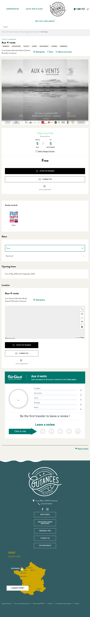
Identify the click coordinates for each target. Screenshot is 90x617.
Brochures (45, 514)
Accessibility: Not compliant (63, 603)
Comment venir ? (17, 588)
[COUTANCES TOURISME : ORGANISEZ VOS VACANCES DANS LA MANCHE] (58, 9)
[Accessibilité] (74, 9)
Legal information (6, 603)
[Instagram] (47, 509)
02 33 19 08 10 (46, 503)
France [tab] (11, 552)
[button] (88, 9)
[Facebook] (42, 509)
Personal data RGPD (38, 603)
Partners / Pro (45, 531)
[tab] (42, 248)
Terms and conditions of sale (22, 603)
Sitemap (77, 603)
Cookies (50, 603)
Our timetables (45, 545)
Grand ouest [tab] (14, 556)
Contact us (45, 538)
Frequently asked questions (45, 523)
